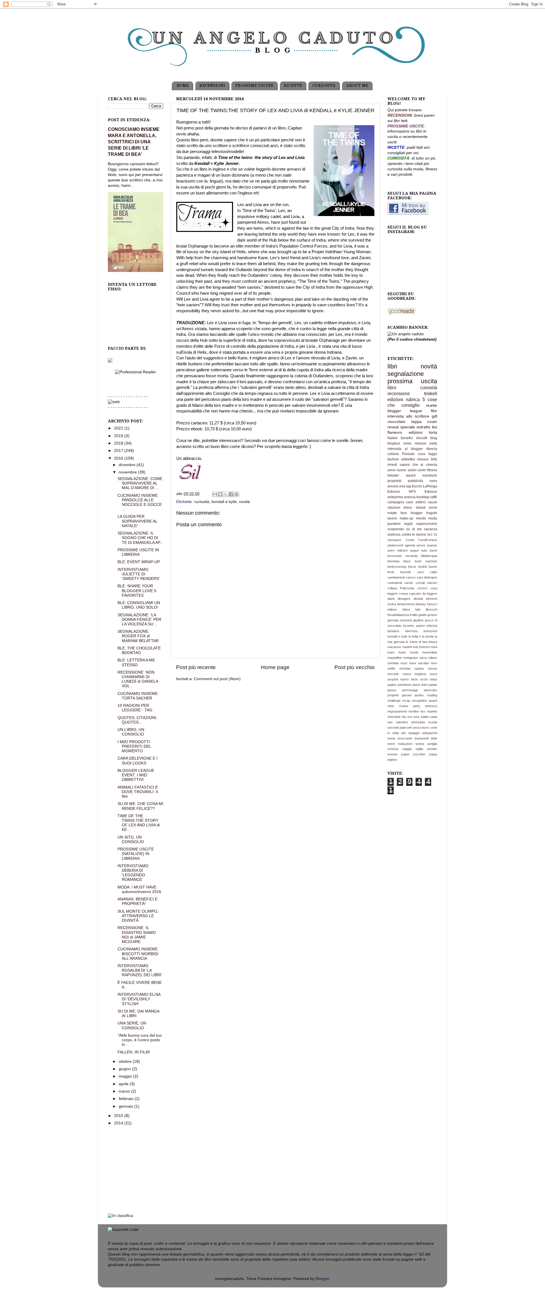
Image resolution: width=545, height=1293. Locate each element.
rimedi (392, 465)
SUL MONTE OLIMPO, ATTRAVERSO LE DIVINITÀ (138, 916)
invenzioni (430, 631)
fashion (393, 459)
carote (408, 582)
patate (433, 684)
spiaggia (414, 733)
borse (412, 566)
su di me (414, 529)
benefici (407, 438)
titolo (434, 738)
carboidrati (394, 582)
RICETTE (293, 86)
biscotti (421, 438)
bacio (433, 550)
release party (426, 443)
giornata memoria (399, 620)
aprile (124, 1084)
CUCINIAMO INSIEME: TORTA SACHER (138, 695)
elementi (431, 598)
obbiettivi (408, 459)
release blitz (427, 459)
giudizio (418, 620)
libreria (431, 449)
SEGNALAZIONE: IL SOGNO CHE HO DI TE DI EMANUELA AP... (140, 537)
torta (433, 432)
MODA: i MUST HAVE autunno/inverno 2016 (139, 889)
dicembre (128, 465)
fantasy (421, 604)
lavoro (392, 518)
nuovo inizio (409, 679)
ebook (420, 508)
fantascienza (406, 604)
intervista (411, 631)
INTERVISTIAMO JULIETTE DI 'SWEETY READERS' (139, 574)
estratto (423, 427)
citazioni (393, 508)
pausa (391, 690)
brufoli (422, 566)
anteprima (395, 497)
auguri (414, 550)
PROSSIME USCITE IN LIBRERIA (138, 552)
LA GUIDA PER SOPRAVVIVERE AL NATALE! (137, 521)
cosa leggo (427, 454)
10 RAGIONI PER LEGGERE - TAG (135, 707)
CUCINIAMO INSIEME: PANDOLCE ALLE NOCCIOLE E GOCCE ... (140, 502)
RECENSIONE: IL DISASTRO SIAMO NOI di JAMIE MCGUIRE (137, 935)
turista (420, 743)
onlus (433, 679)
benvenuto (394, 556)
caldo (433, 572)
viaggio (407, 749)
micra (423, 657)
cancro (411, 577)
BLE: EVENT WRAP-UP (139, 562)
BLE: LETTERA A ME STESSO (136, 662)
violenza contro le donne (406, 535)
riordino (413, 711)
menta (421, 518)
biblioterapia (429, 556)
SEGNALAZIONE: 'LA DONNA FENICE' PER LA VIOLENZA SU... (139, 619)
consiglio (410, 405)
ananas (432, 545)
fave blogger (412, 513)
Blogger (322, 1279)
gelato (422, 615)
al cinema (428, 465)
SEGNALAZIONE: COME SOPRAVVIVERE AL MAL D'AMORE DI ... (140, 483)
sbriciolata (418, 722)
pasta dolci (419, 684)
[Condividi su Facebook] (231, 494)
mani (434, 647)
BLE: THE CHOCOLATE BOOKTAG (139, 650)
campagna (395, 502)
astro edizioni (397, 550)
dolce (408, 508)
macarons (394, 647)
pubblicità (415, 481)
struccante (404, 738)
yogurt (405, 754)
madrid (407, 647)
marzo (125, 1091)
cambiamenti (396, 577)
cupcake (415, 593)
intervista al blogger (405, 449)
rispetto (432, 711)
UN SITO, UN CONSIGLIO (131, 839)
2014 (119, 1123)
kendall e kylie (224, 502)
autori (412, 470)
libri (392, 366)
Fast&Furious (427, 540)
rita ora (407, 716)
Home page (275, 667)
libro (391, 387)
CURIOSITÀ (324, 86)
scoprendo (395, 529)
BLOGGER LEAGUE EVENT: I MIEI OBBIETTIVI (136, 775)
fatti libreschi (426, 609)
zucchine (419, 754)
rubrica (413, 399)
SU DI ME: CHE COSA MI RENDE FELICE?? (140, 806)
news (407, 443)
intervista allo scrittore (408, 416)
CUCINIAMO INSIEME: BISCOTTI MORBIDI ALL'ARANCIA (138, 953)
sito (403, 733)
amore (420, 545)
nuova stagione (414, 674)
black (407, 561)
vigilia (419, 749)
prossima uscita (412, 381)
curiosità (201, 502)
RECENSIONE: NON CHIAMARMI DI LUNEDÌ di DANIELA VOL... (138, 679)
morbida (393, 663)
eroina (391, 604)
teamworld (421, 738)
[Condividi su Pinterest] (236, 494)
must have (408, 663)
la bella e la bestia (421, 636)
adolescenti (395, 545)
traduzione (405, 743)
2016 (119, 458)
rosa (416, 716)
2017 (119, 451)
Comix (410, 540)
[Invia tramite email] (215, 494)
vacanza (430, 529)
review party (409, 706)
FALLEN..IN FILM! (134, 1052)
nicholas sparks (411, 668)
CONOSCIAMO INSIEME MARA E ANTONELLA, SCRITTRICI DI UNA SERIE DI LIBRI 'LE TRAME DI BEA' (134, 142)
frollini (414, 615)
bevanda (412, 556)
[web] (114, 402)
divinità (418, 598)
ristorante (394, 716)
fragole (431, 513)
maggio (126, 1076)
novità (244, 502)
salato (425, 716)
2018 (119, 443)
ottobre (126, 1061)
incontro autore (414, 625)
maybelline (394, 657)
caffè (433, 497)
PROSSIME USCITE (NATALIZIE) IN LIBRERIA (136, 853)
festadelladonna (398, 615)
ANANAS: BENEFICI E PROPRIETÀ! (138, 901)
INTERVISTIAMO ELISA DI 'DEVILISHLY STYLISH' (139, 999)
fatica (406, 609)
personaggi (410, 690)
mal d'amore (421, 647)
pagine (392, 684)
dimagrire (404, 598)
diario (391, 598)
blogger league (404, 411)
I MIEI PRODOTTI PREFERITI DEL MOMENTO (134, 746)
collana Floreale (401, 454)
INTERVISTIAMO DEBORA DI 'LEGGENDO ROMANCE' (133, 873)
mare (391, 652)
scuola (432, 722)
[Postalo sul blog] (220, 494)
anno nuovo (396, 470)
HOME (183, 86)
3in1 (430, 534)
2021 (119, 428)
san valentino (397, 722)
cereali (420, 582)
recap (406, 700)
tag (408, 486)
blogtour (393, 443)
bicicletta (393, 561)
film (434, 411)
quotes (419, 695)
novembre (128, 472)
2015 (119, 1116)
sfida (395, 733)
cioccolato (396, 422)
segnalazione (405, 373)
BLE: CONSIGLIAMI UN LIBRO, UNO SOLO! (139, 605)
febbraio (127, 1099)
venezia (392, 749)
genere (432, 615)
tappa (416, 422)
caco (420, 572)
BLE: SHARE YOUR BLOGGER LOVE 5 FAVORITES (137, 590)
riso (422, 711)
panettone (404, 684)
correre (422, 588)
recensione (398, 393)
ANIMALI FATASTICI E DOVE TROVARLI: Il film (138, 792)
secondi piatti (396, 727)
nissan (432, 668)
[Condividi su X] (226, 494)
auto (424, 550)
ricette (431, 405)
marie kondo (408, 652)
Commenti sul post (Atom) (217, 679)
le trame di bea (416, 642)
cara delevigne (427, 577)
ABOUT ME (357, 86)
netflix (391, 668)
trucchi (417, 486)
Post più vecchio (354, 667)
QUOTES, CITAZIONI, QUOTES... (137, 720)
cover (422, 470)
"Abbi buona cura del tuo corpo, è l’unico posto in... (140, 1040)
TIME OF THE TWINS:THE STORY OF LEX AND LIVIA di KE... (139, 823)
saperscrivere (426, 524)
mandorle (429, 475)
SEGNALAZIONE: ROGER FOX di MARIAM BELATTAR (138, 636)
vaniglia (432, 743)
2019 (119, 436)
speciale (407, 427)
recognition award (424, 700)
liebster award (401, 475)
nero (434, 663)
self (408, 727)
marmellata (429, 652)
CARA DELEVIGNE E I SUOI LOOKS (138, 760)
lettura (433, 642)
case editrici (415, 502)
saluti (433, 716)
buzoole (405, 572)
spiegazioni (429, 733)
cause (432, 502)
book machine (426, 561)
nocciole (393, 674)
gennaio (126, 1106)
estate (392, 513)
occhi (423, 679)
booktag (422, 497)
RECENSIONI (212, 86)
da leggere (429, 593)
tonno (391, 743)
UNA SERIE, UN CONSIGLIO (132, 1025)
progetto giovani (399, 695)
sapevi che (409, 465)
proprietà (394, 481)
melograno (410, 657)
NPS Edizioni (423, 492)
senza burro (420, 727)
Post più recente (196, 667)
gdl (434, 416)
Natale (392, 438)
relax (390, 706)
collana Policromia (400, 588)
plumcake (430, 690)
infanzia (432, 625)
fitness (432, 470)
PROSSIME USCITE (254, 86)
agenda (410, 545)
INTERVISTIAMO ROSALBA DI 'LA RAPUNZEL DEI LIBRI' (140, 970)
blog (433, 438)
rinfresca (431, 706)
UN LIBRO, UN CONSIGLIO (131, 732)
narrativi (423, 663)
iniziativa (393, 631)
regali (408, 524)
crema (403, 593)
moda (432, 518)
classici (432, 582)
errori (433, 508)
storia (391, 738)
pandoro (394, 524)
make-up (406, 518)
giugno (125, 1069)
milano (432, 657)
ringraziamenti (397, 711)
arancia (410, 497)
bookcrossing (396, 566)
